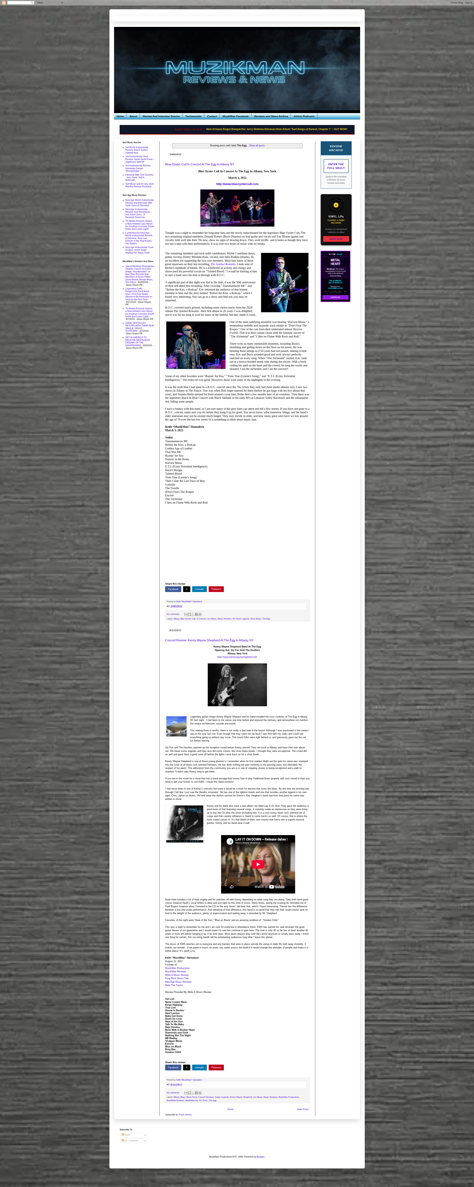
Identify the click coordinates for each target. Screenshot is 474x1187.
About (133, 116)
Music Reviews (224, 619)
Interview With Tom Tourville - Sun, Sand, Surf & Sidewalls (139, 178)
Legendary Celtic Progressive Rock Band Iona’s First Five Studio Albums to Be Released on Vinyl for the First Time (138, 294)
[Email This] (186, 614)
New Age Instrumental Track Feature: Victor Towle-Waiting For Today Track (139, 250)
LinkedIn (199, 589)
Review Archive (336, 148)
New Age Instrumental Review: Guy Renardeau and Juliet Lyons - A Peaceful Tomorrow (137, 213)
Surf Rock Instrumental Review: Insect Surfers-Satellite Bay (136, 150)
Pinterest (216, 589)
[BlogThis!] (189, 614)
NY (234, 619)
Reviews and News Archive (271, 116)
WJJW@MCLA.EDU (335, 288)
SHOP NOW (336, 239)
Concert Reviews (206, 1097)
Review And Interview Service (161, 116)
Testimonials (193, 116)
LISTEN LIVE (335, 297)
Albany (176, 619)
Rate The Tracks (174, 985)
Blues (183, 1097)
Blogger (260, 1156)
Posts (127, 1135)
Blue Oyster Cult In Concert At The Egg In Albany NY (199, 164)
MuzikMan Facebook (236, 116)
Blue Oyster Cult (188, 619)
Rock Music (256, 619)
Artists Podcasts (304, 116)
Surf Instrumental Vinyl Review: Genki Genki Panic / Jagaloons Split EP (139, 159)
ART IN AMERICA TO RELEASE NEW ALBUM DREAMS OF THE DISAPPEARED (137, 341)
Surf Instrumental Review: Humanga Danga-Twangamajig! (138, 168)
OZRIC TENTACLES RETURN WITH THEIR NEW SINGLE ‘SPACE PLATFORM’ (139, 327)
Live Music (212, 619)
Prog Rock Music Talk (177, 978)
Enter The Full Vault (336, 166)
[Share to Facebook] (196, 614)
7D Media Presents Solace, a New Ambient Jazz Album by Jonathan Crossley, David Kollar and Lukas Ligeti (139, 225)
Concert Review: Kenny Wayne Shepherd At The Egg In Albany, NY (209, 640)
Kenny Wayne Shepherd (241, 1097)
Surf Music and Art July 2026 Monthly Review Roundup (139, 185)
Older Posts (303, 1109)
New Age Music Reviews (178, 981)
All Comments (131, 1140)
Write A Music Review (176, 975)
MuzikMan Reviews (175, 971)
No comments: (173, 614)
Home (120, 116)
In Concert (201, 619)
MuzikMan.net (191, 1100)
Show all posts (257, 145)
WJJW (339, 254)
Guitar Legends (222, 1097)
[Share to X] (193, 614)
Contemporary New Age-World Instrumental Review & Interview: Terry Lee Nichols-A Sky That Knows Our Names (138, 238)
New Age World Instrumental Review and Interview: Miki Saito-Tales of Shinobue (139, 203)
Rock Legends (242, 619)
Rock (205, 1100)
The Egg (266, 619)
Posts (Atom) (185, 1114)
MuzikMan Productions (177, 968)
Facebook (173, 589)
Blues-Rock (192, 1097)
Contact (212, 116)
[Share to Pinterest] (200, 614)
